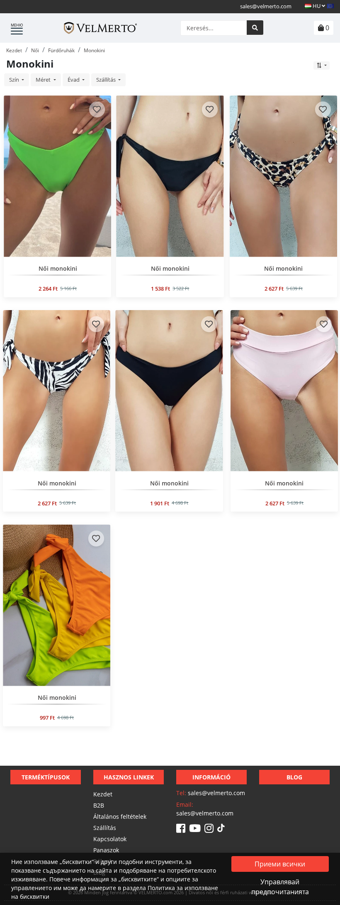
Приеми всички (280, 864)
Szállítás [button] (106, 79)
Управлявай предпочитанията (280, 886)
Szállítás (104, 828)
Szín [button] (14, 79)
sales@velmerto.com (265, 6)
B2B (98, 805)
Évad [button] (74, 79)
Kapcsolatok (109, 839)
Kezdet (102, 794)
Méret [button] (44, 79)
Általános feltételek (119, 816)
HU (316, 6)
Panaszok (106, 850)
